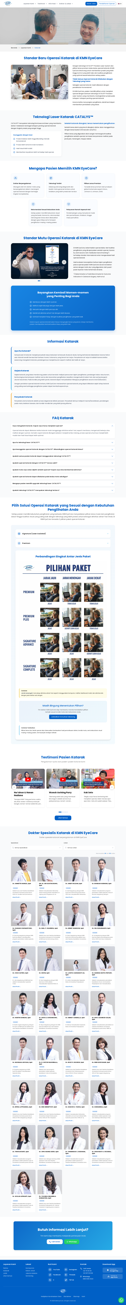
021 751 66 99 (87, 1271)
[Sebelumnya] (14, 787)
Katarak (6, 1271)
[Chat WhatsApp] (121, 1300)
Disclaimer (67, 1296)
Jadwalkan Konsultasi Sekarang (63, 717)
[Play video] (28, 779)
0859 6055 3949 (88, 1279)
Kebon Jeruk (30, 1271)
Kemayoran (30, 1268)
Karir (83, 1296)
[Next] (64, 262)
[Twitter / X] (50, 1280)
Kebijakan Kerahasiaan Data (51, 1296)
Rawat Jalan (91, 4)
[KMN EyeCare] (8, 3)
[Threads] (66, 1275)
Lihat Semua (63, 818)
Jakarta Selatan (31, 1273)
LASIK (5, 1273)
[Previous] (15, 262)
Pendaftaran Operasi (107, 4)
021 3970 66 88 (88, 1273)
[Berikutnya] (112, 787)
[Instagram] (66, 1270)
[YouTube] (50, 1270)
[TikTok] (66, 1280)
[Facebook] (50, 1275)
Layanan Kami (26, 48)
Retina (5, 1268)
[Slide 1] (39, 280)
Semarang (29, 1276)
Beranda (14, 48)
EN (119, 4)
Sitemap (76, 1296)
